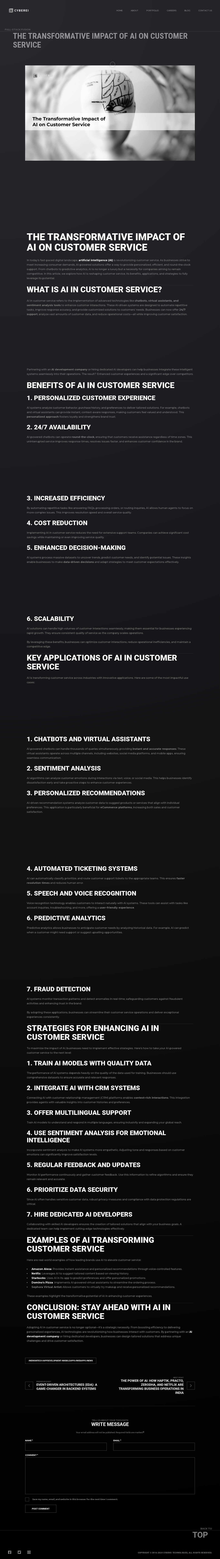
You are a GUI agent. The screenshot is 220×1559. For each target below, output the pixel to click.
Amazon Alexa (41, 1269)
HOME (119, 10)
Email (117, 1440)
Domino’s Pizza (42, 1282)
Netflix (36, 1273)
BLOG (187, 10)
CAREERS (171, 10)
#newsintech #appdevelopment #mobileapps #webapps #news (61, 1361)
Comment (31, 1455)
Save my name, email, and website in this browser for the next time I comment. (75, 1499)
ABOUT (134, 10)
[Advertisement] (110, 198)
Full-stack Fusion (17, 29)
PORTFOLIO (152, 10)
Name (29, 1440)
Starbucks (38, 1278)
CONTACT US (205, 10)
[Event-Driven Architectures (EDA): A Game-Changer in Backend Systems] (67, 1386)
